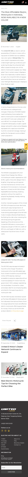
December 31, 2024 (8, 377)
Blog (2, 456)
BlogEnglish (20, 377)
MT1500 (3, 447)
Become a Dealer (19, 443)
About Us (17, 439)
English (4, 8)
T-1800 (3, 439)
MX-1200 (3, 443)
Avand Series (5, 449)
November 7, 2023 (8, 46)
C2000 (3, 445)
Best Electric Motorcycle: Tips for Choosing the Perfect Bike (12, 383)
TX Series (4, 441)
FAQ (15, 441)
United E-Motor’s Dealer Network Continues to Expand (12, 349)
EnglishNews (21, 343)
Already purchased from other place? (7, 458)
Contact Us (17, 445)
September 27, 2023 (9, 343)
